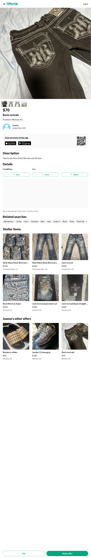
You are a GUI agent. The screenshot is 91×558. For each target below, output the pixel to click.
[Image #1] (4, 104)
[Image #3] (17, 104)
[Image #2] (11, 104)
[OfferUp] (12, 4)
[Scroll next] (86, 221)
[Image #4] (24, 104)
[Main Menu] (4, 4)
